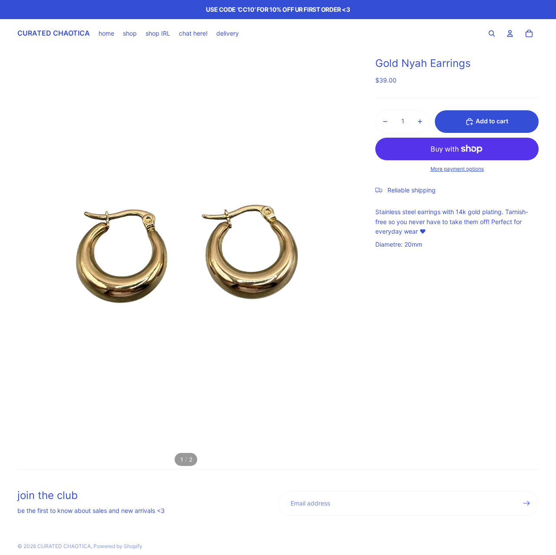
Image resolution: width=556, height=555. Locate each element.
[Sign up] (526, 503)
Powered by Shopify (117, 546)
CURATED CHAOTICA (64, 546)
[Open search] (491, 33)
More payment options (457, 169)
